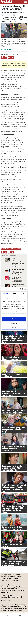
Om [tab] (23, 293)
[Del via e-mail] (9, 57)
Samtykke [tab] (5, 293)
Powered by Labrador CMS (14, 615)
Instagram (4, 592)
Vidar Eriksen (16, 580)
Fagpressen (19, 605)
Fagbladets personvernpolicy (13, 610)
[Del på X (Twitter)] (5, 57)
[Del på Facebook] (2, 57)
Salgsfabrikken (12, 588)
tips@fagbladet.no (19, 587)
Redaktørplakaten (16, 606)
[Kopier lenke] (12, 57)
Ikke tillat (14, 327)
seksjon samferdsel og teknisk (11, 248)
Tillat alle (14, 318)
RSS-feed (7, 601)
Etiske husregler (19, 608)
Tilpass (13, 323)
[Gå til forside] (6, 2)
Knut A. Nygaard (14, 578)
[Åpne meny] (25, 2)
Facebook (13, 590)
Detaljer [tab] (14, 293)
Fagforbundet (10, 585)
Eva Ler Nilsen (16, 575)
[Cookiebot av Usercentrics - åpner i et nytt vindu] (20, 289)
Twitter (20, 590)
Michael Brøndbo (15, 576)
